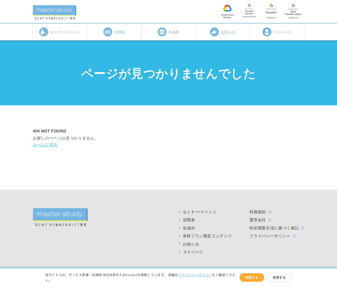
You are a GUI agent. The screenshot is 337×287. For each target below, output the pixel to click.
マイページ (282, 31)
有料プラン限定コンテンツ (207, 236)
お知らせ (228, 31)
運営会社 (257, 219)
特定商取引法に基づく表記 (274, 228)
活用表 (119, 31)
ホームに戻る (45, 144)
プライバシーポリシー (269, 236)
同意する (251, 277)
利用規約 (257, 212)
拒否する (279, 277)
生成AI (174, 31)
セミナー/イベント (65, 31)
